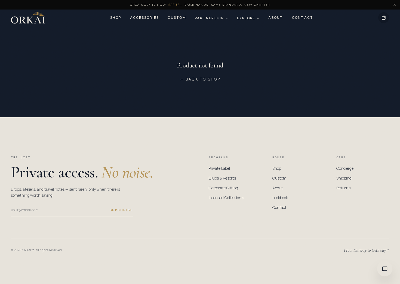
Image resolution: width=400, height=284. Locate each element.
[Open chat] (384, 268)
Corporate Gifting (223, 187)
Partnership (209, 18)
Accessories (144, 17)
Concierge (344, 168)
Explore (246, 18)
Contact (302, 17)
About (275, 17)
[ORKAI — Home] (28, 18)
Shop (115, 17)
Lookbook (280, 197)
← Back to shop (200, 79)
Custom (177, 17)
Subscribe (121, 210)
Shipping (344, 178)
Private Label (219, 168)
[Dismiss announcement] (394, 5)
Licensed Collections (226, 197)
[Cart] (383, 17)
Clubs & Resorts (222, 178)
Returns (343, 187)
